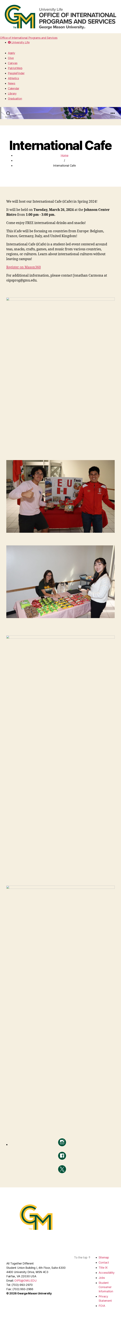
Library (12, 93)
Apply (11, 53)
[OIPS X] (62, 1169)
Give (11, 58)
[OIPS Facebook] (62, 1156)
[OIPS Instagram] (62, 1142)
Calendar (13, 88)
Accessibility (107, 1272)
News (11, 83)
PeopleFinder (16, 73)
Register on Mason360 (23, 267)
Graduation (15, 98)
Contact (104, 1262)
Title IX (103, 1267)
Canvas (12, 63)
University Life (20, 42)
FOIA (102, 1305)
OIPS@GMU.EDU (25, 1280)
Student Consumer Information (106, 1287)
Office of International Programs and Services (29, 37)
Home (64, 155)
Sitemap (104, 1257)
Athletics (13, 78)
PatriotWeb (15, 68)
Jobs (102, 1277)
